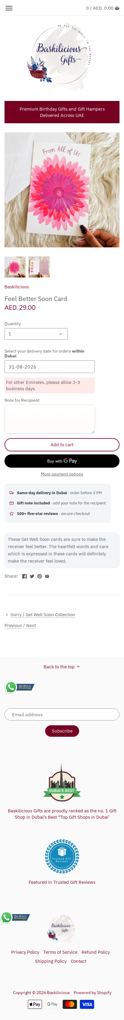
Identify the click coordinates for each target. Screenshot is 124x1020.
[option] (15, 267)
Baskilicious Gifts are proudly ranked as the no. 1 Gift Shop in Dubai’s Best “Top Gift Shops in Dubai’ (62, 814)
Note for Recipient (22, 400)
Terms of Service (60, 952)
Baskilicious (17, 287)
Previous (13, 625)
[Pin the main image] (39, 575)
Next (31, 625)
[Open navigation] (9, 8)
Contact (78, 961)
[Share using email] (47, 575)
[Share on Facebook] (24, 575)
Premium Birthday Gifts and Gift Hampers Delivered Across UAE (62, 112)
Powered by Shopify (92, 992)
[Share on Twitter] (32, 575)
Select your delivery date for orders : (44, 353)
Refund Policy (96, 952)
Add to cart (62, 444)
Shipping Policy (51, 961)
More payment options (62, 474)
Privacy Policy (25, 952)
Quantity (13, 323)
